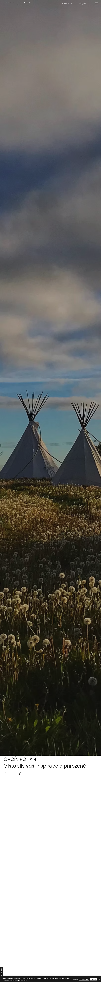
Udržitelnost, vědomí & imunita (13, 5)
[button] (96, 3)
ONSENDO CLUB (17, 2)
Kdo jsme (82, 4)
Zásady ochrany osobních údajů (18, 980)
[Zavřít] (99, 979)
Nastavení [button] (75, 979)
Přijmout (94, 979)
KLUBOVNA (65, 4)
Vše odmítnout (84, 979)
